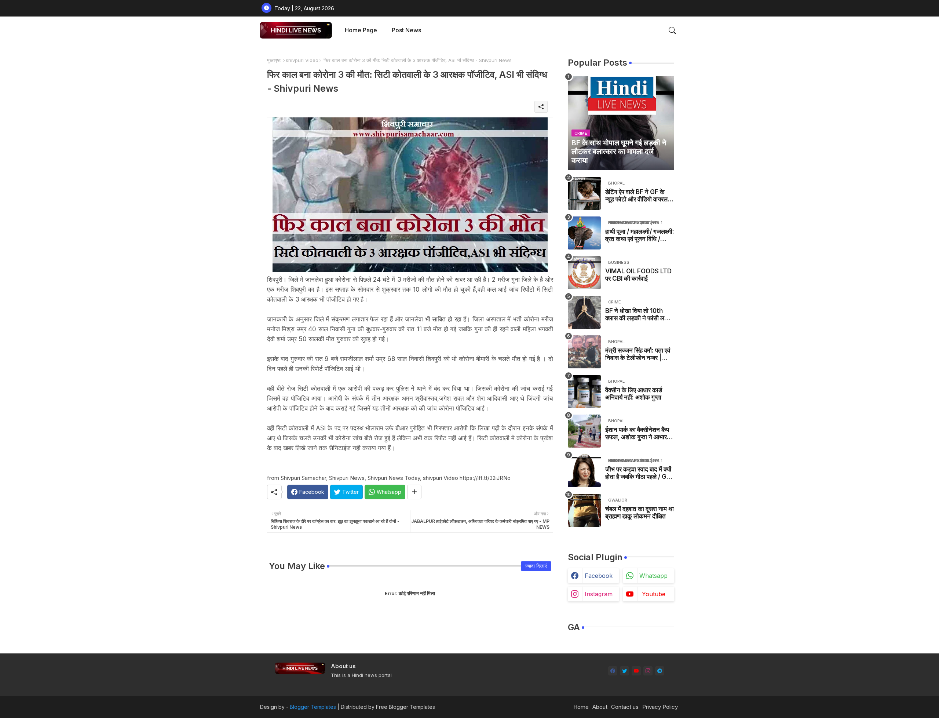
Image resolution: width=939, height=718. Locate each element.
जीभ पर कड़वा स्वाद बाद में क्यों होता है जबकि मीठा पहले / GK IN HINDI (638, 473)
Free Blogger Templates (405, 707)
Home (581, 706)
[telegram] (659, 670)
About (599, 706)
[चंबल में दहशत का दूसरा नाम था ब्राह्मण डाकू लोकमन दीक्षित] (584, 510)
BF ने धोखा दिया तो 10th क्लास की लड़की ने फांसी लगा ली (637, 314)
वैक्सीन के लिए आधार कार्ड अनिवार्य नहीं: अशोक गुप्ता (633, 393)
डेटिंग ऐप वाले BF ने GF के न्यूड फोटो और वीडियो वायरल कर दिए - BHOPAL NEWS (638, 195)
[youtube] (636, 670)
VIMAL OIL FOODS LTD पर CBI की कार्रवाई (638, 274)
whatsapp (653, 575)
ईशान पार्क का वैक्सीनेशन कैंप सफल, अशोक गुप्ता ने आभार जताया (637, 433)
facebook (599, 575)
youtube (653, 594)
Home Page (361, 30)
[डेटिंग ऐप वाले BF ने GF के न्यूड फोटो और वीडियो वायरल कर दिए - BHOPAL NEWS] (584, 193)
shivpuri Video (302, 60)
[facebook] (612, 670)
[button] (672, 30)
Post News (406, 30)
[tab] (360, 30)
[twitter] (624, 670)
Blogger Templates (313, 707)
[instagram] (648, 670)
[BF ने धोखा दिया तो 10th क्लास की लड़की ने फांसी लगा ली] (584, 312)
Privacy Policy (660, 706)
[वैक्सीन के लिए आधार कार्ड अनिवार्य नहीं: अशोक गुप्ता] (584, 391)
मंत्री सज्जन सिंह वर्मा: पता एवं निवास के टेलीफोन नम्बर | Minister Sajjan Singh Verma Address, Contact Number (637, 354)
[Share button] (414, 492)
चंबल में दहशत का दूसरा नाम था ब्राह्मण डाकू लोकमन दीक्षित (639, 512)
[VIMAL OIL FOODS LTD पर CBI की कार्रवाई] (584, 272)
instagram (599, 594)
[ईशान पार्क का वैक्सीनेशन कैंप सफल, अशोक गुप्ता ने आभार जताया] (584, 431)
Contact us (625, 706)
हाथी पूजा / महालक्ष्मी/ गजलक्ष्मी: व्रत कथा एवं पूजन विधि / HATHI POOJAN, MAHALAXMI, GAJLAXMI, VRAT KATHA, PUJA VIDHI (639, 235)
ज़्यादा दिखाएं (536, 566)
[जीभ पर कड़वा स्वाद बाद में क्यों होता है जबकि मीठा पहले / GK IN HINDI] (584, 470)
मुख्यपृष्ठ (274, 60)
